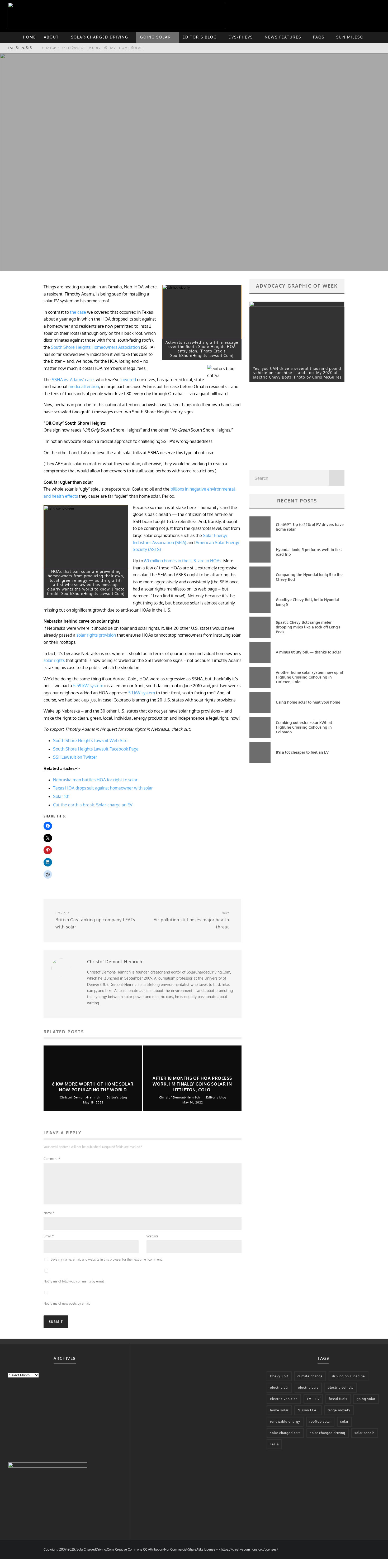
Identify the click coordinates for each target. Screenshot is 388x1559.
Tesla (274, 1444)
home (29, 37)
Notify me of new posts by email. (67, 1303)
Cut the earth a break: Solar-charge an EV (93, 804)
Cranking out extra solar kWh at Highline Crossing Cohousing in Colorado (304, 727)
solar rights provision (96, 635)
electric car (279, 1387)
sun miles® (350, 37)
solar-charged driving (99, 37)
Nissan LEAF (308, 1410)
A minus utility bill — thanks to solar (308, 652)
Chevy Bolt (279, 1376)
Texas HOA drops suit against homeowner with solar (103, 788)
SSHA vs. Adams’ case (73, 379)
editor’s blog (200, 37)
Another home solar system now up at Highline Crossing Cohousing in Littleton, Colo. (309, 677)
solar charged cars (285, 1433)
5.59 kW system (88, 685)
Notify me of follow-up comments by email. (74, 1281)
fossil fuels (338, 1399)
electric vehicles (284, 1399)
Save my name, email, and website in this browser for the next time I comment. (107, 1259)
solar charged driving (327, 1433)
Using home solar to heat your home (308, 702)
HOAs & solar (207, 184)
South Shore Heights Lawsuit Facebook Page (96, 749)
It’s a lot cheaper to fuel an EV (302, 752)
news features (283, 37)
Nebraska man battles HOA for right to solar (95, 779)
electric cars (308, 1387)
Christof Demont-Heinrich (163, 184)
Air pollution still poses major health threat (191, 920)
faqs (318, 37)
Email (49, 1236)
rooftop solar (320, 1422)
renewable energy (285, 1422)
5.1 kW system (141, 692)
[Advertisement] (289, 427)
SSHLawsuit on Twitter (75, 757)
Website (152, 1236)
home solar (279, 1410)
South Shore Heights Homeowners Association (95, 347)
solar (344, 1422)
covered (128, 379)
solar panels (364, 1433)
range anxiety (339, 1410)
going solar (155, 37)
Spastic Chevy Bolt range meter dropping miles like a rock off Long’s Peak (308, 627)
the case (78, 312)
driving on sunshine (348, 1376)
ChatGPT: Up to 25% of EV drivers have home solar (92, 48)
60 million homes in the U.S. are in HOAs (182, 560)
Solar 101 (61, 796)
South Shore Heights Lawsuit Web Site (90, 740)
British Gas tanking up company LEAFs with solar (95, 920)
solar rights (54, 660)
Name (49, 1213)
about (51, 37)
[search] (336, 478)
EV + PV (313, 1399)
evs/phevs (241, 37)
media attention (83, 386)
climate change (310, 1376)
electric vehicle (341, 1387)
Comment (52, 1159)
